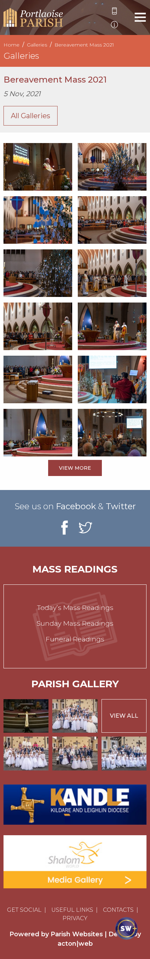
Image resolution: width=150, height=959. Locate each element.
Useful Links (72, 910)
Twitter (121, 506)
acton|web (75, 943)
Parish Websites (77, 934)
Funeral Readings (75, 639)
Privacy (75, 918)
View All (124, 715)
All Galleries (30, 116)
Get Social (24, 910)
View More (75, 468)
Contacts (118, 910)
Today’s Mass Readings (75, 608)
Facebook (76, 506)
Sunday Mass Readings (75, 623)
